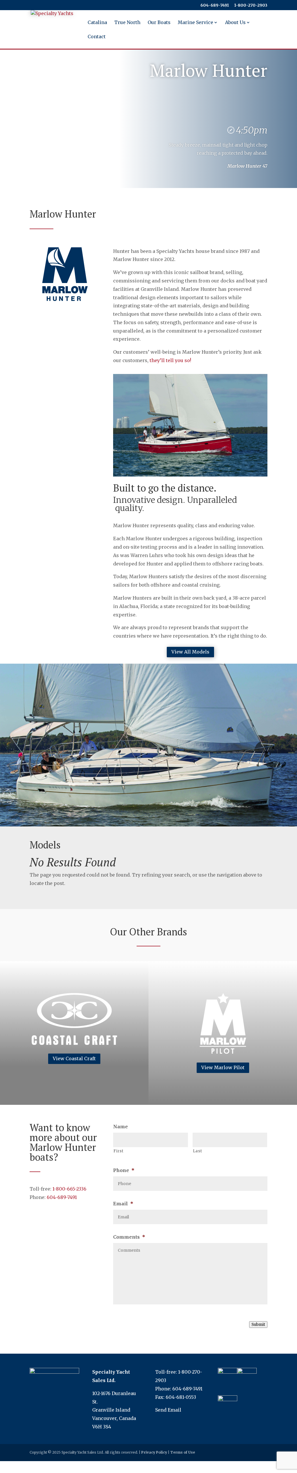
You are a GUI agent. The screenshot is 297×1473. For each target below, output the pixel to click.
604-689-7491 (214, 5)
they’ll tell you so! (170, 360)
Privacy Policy (154, 1452)
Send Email (168, 1410)
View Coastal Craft (74, 1058)
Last (197, 1151)
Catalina (97, 22)
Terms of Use (182, 1452)
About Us (235, 22)
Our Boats (159, 22)
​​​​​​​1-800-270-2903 (250, 5)
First (118, 1151)
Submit (258, 1324)
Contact (97, 36)
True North (127, 22)
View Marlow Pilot (223, 1067)
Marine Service (195, 22)
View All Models (190, 652)
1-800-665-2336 (69, 1189)
